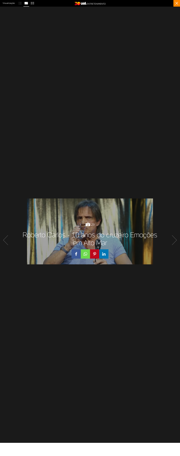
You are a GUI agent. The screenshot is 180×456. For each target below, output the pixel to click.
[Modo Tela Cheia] (26, 2)
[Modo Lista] (20, 2)
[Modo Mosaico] (32, 2)
